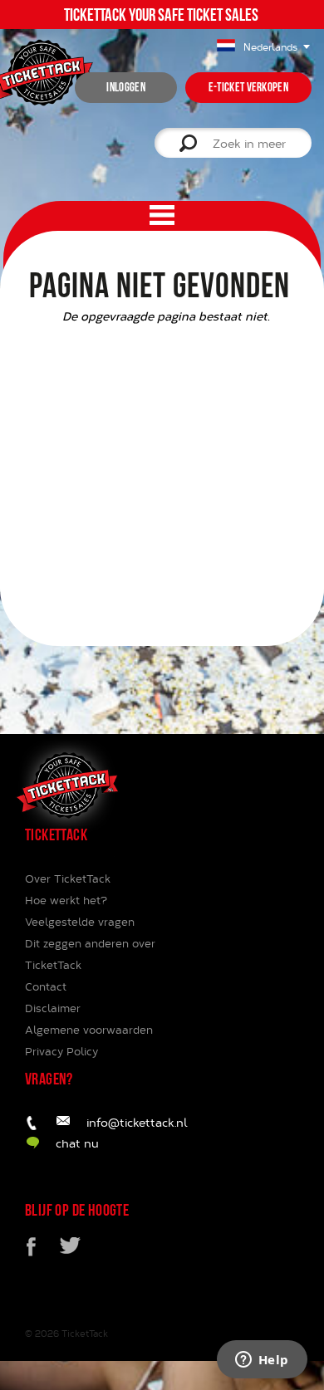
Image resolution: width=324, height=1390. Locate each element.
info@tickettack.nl (137, 1122)
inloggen (125, 87)
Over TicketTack (67, 878)
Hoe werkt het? (66, 900)
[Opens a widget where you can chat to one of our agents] (261, 1361)
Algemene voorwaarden (89, 1029)
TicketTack (84, 1333)
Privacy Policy (61, 1051)
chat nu (77, 1143)
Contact (45, 986)
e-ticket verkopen (248, 87)
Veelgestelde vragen (80, 921)
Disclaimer (53, 1008)
